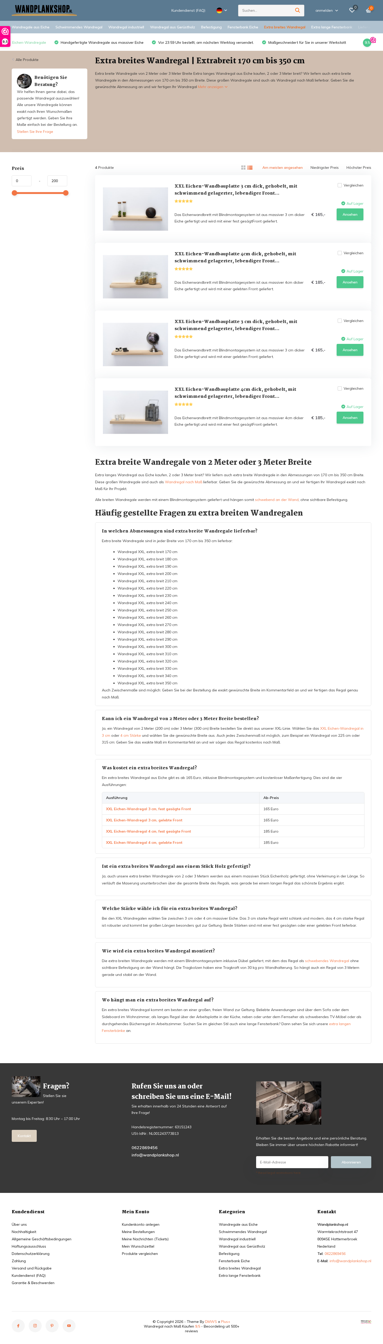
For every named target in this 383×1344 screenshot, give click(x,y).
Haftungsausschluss (29, 1246)
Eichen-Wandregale (29, 42)
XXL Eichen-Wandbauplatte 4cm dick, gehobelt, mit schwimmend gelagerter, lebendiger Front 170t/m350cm (235, 261)
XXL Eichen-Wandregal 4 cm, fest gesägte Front (148, 831)
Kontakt (24, 1136)
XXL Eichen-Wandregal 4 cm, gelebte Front (144, 842)
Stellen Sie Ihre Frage (35, 131)
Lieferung (366, 27)
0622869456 (145, 1147)
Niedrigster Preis (325, 167)
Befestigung (211, 27)
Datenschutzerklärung (31, 1253)
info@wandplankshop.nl (155, 1154)
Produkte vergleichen (140, 1253)
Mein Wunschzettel (138, 1246)
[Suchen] (297, 10)
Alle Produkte (27, 59)
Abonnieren (351, 1162)
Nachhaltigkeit (24, 1231)
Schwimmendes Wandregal (78, 27)
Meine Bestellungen (138, 1231)
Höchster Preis (359, 167)
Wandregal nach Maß (183, 482)
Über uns (19, 1224)
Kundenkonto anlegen (140, 1224)
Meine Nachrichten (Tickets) (145, 1239)
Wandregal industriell (126, 27)
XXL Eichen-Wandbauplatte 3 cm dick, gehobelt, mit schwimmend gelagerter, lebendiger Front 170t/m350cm (236, 193)
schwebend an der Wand (277, 499)
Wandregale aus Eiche (31, 27)
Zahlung (19, 1261)
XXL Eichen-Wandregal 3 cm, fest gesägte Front (148, 809)
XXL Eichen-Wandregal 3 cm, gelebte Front (144, 820)
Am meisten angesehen (282, 167)
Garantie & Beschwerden (33, 1282)
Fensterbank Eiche (243, 27)
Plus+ (225, 1321)
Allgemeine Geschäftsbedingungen (41, 1239)
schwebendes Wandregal (327, 960)
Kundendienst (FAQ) (188, 10)
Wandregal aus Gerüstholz (172, 27)
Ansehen (350, 214)
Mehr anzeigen (211, 86)
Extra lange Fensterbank (331, 27)
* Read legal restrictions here (278, 1173)
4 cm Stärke (130, 735)
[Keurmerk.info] (366, 1321)
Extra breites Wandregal (284, 27)
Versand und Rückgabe (32, 1268)
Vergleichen (353, 185)
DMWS (211, 1321)
